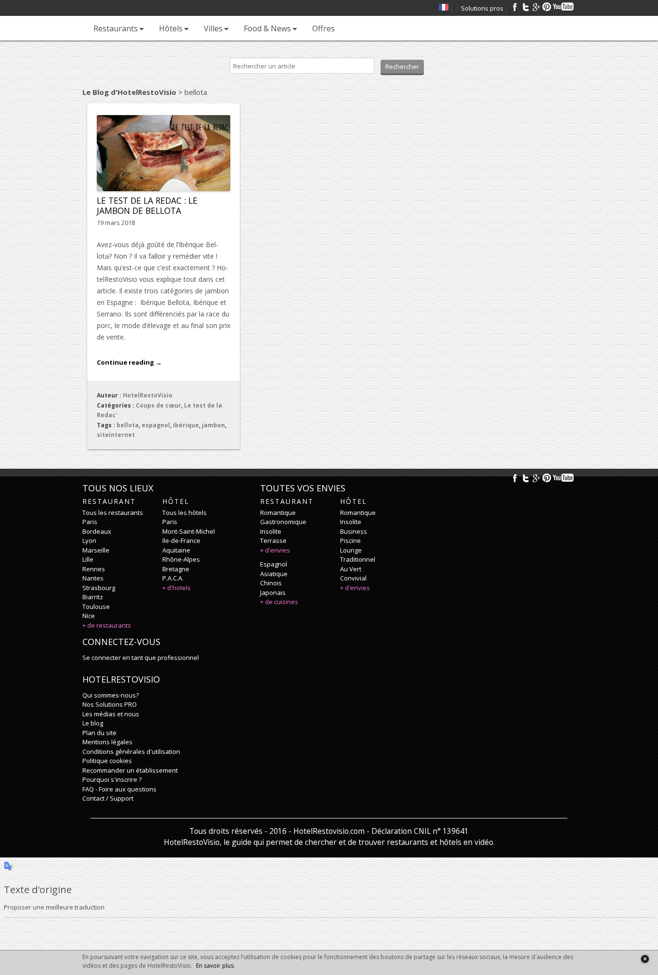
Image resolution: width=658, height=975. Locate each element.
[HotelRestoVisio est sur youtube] (564, 6)
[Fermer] (645, 959)
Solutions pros (482, 8)
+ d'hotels (176, 587)
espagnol (156, 425)
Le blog (92, 723)
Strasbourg (98, 587)
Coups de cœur (158, 405)
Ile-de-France (181, 540)
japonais (273, 592)
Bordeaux (96, 531)
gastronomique (283, 521)
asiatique (274, 573)
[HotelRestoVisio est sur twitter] (525, 6)
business (353, 531)
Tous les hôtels (184, 512)
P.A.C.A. (173, 578)
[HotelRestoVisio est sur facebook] (515, 6)
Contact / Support (107, 798)
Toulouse (96, 606)
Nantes (93, 578)
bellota (128, 425)
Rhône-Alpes (181, 559)
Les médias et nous (110, 714)
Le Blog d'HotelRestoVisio (129, 92)
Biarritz (92, 597)
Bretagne (175, 569)
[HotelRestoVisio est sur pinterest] (546, 6)
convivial (353, 578)
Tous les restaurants (112, 512)
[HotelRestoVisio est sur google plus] (536, 6)
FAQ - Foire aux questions (119, 789)
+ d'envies (275, 550)
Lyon (89, 540)
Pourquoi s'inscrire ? (112, 779)
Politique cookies (107, 760)
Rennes (93, 569)
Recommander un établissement (130, 770)
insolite (270, 531)
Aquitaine (176, 550)
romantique (278, 512)
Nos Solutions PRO (109, 704)
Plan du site (99, 732)
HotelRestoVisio (147, 395)
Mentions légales (107, 742)
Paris (89, 521)
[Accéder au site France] (443, 8)
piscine (350, 540)
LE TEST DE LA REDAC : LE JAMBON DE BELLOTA (147, 205)
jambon (213, 425)
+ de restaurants (106, 625)
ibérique (186, 425)
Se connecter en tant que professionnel (140, 657)
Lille (87, 559)
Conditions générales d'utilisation (131, 751)
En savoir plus (215, 966)
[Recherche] (351, 28)
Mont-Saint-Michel (188, 531)
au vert (350, 569)
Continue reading (129, 362)
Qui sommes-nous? (110, 695)
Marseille (95, 550)
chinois (271, 583)
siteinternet (116, 435)
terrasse (273, 540)
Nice (88, 615)
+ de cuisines (279, 601)
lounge (351, 550)
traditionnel (357, 559)
